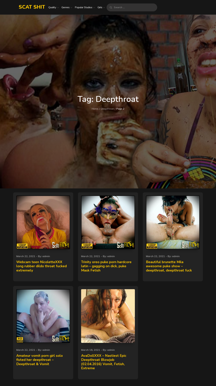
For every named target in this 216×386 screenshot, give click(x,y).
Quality (52, 7)
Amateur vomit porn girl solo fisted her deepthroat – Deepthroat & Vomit (39, 359)
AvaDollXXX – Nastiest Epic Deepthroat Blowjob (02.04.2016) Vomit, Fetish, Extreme (103, 362)
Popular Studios (83, 7)
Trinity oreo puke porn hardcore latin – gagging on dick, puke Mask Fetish (106, 266)
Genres (66, 7)
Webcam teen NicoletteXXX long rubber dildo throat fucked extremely (41, 266)
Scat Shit (32, 7)
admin (46, 256)
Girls (100, 7)
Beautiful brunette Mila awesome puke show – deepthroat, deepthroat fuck (169, 266)
